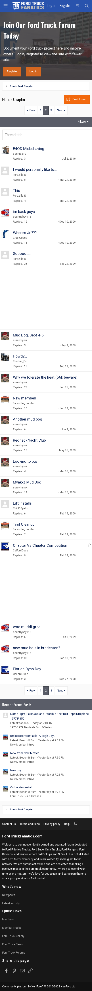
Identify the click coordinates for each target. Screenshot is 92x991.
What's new (11, 887)
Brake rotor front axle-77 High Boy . (32, 735)
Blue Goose (20, 237)
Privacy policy (52, 824)
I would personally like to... (35, 169)
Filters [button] (82, 121)
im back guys (24, 211)
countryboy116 (22, 216)
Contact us (9, 824)
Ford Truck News (12, 944)
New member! (24, 398)
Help (66, 824)
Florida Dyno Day (27, 669)
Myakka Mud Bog (27, 482)
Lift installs (22, 503)
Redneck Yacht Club (29, 440)
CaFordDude (20, 550)
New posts (8, 895)
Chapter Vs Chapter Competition (40, 545)
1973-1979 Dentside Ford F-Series (31, 727)
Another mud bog (27, 419)
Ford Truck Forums (13, 952)
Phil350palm (20, 508)
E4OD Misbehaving (28, 148)
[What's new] (77, 6)
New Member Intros (22, 744)
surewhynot (20, 340)
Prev (32, 110)
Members (8, 919)
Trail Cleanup (23, 524)
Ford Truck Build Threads (25, 796)
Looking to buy (25, 461)
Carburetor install (21, 787)
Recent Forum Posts (16, 704)
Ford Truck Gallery (13, 936)
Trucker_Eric (20, 361)
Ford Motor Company (20, 859)
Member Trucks (11, 927)
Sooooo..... (22, 253)
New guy (15, 770)
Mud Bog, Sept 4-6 (28, 335)
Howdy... (20, 356)
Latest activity (11, 903)
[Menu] (5, 6)
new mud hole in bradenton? (36, 648)
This (16, 190)
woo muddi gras (26, 627)
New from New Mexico (25, 753)
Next (60, 110)
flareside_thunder (23, 403)
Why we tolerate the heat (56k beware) (45, 377)
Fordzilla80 (20, 174)
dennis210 (19, 153)
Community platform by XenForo (39, 986)
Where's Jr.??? (25, 232)
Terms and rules (30, 824)
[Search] (86, 6)
